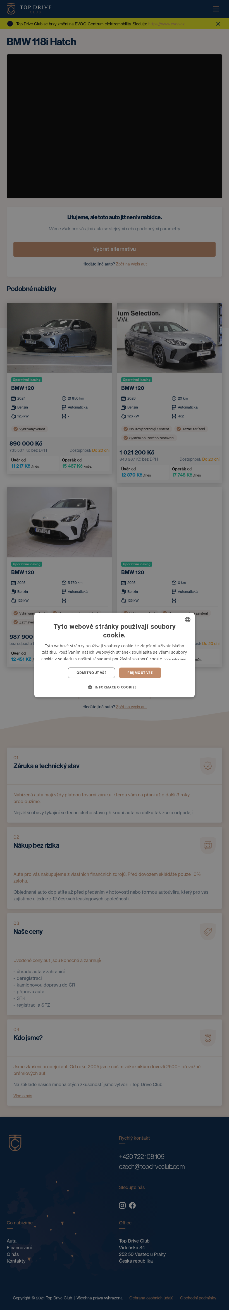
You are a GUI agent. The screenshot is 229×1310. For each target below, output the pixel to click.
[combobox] (187, 619)
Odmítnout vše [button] (91, 672)
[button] (114, 687)
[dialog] (114, 655)
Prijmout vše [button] (140, 672)
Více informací (176, 659)
